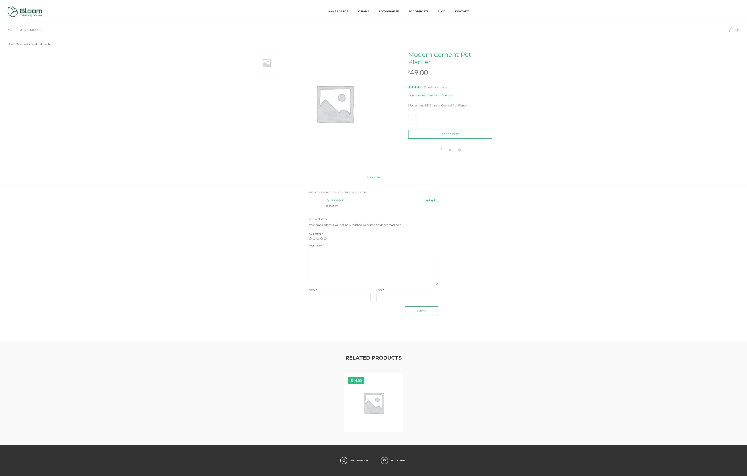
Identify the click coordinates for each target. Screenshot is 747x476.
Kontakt (462, 11)
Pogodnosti (418, 11)
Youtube (397, 460)
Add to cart (450, 134)
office (443, 95)
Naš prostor (338, 11)
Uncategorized (30, 29)
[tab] (374, 177)
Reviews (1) (374, 177)
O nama (364, 11)
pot (450, 95)
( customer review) (435, 87)
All (10, 29)
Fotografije (389, 11)
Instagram (359, 460)
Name (313, 289)
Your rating (316, 233)
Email (380, 289)
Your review (316, 245)
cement (421, 95)
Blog (441, 11)
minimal (432, 95)
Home (11, 44)
